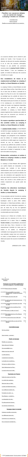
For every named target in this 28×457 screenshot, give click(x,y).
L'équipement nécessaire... (8, 357)
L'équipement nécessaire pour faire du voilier (14, 304)
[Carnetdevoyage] (14, 5)
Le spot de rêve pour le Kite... (8, 370)
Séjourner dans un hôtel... (8, 383)
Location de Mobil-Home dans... (9, 386)
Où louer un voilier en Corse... (8, 364)
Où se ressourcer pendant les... (9, 421)
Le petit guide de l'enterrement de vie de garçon (13, 301)
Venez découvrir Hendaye (5, 279)
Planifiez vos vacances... (7, 341)
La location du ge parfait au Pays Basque (13, 308)
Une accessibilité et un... (7, 348)
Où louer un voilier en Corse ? (12, 310)
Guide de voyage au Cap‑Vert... (9, 377)
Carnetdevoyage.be (9, 455)
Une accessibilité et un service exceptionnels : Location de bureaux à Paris (14, 293)
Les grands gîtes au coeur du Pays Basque (14, 321)
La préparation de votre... (7, 399)
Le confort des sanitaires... (8, 380)
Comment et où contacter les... (9, 418)
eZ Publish (24, 455)
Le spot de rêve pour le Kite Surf (13, 317)
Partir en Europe (13, 21)
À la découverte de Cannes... (8, 402)
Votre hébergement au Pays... (8, 367)
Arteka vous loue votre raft (11, 296)
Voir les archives (5, 330)
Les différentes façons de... (8, 415)
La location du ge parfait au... (8, 361)
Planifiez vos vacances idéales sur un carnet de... (13, 23)
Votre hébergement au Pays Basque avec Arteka (13, 315)
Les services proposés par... (8, 405)
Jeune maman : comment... (8, 335)
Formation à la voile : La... (8, 392)
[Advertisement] (14, 39)
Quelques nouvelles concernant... (9, 412)
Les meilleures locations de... (8, 389)
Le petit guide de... (6, 354)
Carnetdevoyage (14, 19)
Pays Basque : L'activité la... (8, 396)
